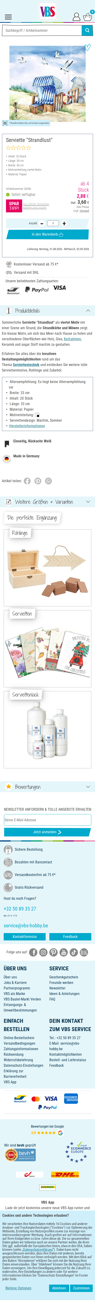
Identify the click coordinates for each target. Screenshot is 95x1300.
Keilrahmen (72, 339)
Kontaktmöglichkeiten (65, 1054)
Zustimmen (81, 1288)
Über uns (10, 977)
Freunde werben (61, 982)
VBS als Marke (14, 994)
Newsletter (57, 988)
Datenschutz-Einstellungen (23, 1065)
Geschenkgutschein (63, 977)
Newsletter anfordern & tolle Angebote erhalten (47, 809)
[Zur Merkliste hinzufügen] (87, 47)
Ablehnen (59, 1288)
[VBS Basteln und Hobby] (47, 11)
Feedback (70, 936)
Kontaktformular (25, 936)
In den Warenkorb (45, 234)
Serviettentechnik (26, 365)
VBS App (10, 1082)
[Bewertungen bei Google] (47, 1130)
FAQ (52, 999)
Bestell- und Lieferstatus (67, 1060)
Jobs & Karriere (15, 982)
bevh (20, 1145)
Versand (84, 210)
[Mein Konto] (76, 16)
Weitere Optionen (18, 1288)
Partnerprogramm (17, 988)
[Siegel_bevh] (20, 1155)
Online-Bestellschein (19, 1038)
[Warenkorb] (87, 16)
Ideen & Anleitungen (64, 994)
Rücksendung (14, 1054)
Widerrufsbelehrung (18, 1060)
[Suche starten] (87, 30)
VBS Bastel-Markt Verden (22, 999)
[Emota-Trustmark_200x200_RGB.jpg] (78, 1152)
